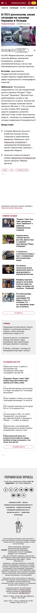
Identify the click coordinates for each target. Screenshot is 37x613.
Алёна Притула (26, 591)
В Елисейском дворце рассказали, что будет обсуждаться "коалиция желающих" (18, 390)
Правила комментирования (11, 208)
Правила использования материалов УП (18, 505)
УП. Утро (23, 8)
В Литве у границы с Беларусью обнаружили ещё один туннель (17, 349)
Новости (5, 8)
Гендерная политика (23, 507)
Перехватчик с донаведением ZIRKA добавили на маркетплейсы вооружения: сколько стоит (17, 428)
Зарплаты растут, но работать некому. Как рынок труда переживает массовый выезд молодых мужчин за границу (16, 341)
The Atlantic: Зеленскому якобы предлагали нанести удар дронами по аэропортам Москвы (24, 270)
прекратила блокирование (23, 158)
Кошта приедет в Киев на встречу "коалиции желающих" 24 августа (17, 399)
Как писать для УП (13, 512)
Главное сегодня (9, 216)
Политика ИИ (10, 507)
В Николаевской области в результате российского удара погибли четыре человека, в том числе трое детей (17, 439)
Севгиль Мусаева (24, 590)
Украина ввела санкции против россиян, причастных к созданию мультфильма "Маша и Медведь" (25, 240)
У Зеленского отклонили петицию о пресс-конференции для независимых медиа (25, 256)
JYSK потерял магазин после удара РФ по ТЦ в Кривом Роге (18, 407)
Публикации (14, 8)
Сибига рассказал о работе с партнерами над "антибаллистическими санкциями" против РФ (15, 369)
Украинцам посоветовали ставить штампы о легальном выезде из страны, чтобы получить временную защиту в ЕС (18, 330)
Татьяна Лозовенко (8, 24)
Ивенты (25, 502)
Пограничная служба (22, 170)
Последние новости (11, 362)
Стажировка (25, 512)
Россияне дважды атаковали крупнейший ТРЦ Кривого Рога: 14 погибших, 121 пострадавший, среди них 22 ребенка (25, 300)
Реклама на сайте (15, 502)
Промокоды (18, 515)
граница (5, 170)
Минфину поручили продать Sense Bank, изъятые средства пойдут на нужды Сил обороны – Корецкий (25, 284)
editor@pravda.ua (24, 593)
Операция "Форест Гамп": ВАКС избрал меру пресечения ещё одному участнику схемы (16, 380)
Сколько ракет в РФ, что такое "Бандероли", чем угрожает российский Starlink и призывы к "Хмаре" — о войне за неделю (17, 417)
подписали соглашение (14, 142)
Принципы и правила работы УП (18, 510)
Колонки (30, 8)
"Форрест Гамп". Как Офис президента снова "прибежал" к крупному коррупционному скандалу (24, 224)
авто (11, 170)
